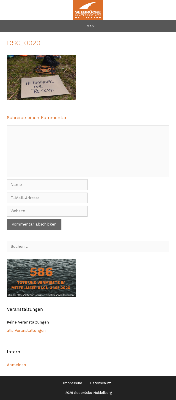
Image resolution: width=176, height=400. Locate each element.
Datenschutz (100, 383)
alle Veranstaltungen (26, 330)
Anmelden (16, 364)
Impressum (72, 383)
